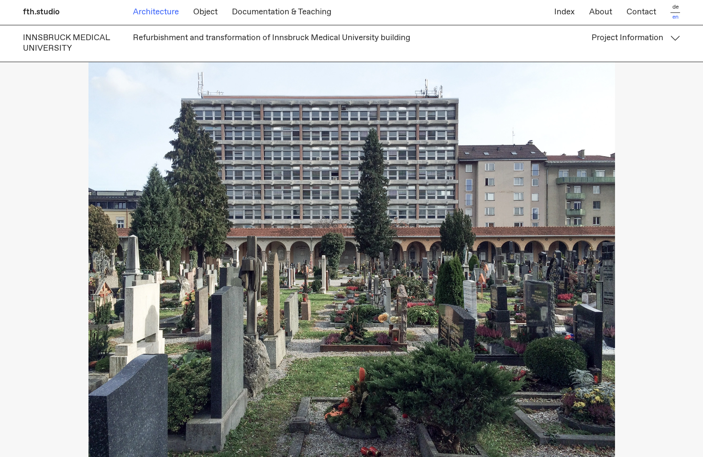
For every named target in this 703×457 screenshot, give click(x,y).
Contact (641, 12)
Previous (176, 259)
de (675, 7)
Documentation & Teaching (281, 12)
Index (564, 12)
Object (205, 12)
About (600, 12)
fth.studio (41, 12)
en (675, 17)
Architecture (156, 12)
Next (527, 259)
